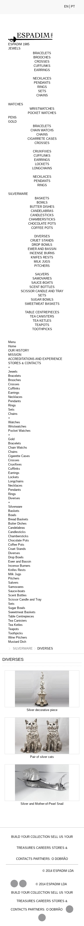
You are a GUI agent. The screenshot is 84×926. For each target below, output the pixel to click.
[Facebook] (69, 909)
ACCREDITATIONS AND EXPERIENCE (35, 359)
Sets (11, 409)
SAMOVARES (42, 278)
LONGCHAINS (42, 168)
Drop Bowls (16, 557)
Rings (12, 405)
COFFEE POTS (42, 228)
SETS (42, 91)
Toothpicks (15, 633)
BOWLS (42, 202)
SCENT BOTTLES (42, 287)
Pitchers (13, 578)
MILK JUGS (42, 261)
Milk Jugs (14, 574)
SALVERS (42, 274)
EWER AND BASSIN (42, 249)
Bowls (12, 515)
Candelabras (16, 527)
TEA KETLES (42, 320)
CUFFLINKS (42, 66)
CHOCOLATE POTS (42, 223)
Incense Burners (19, 565)
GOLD (12, 121)
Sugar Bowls (16, 608)
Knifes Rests (17, 570)
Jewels (13, 371)
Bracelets (14, 376)
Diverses (14, 498)
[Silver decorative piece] (42, 689)
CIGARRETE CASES (42, 138)
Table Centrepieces (21, 616)
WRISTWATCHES (42, 108)
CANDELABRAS (42, 211)
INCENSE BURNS (42, 253)
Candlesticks (17, 532)
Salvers (13, 582)
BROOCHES (42, 57)
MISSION (14, 354)
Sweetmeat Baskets (21, 612)
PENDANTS (42, 82)
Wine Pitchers (17, 637)
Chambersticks (18, 536)
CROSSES (42, 61)
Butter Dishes (17, 523)
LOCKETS (42, 164)
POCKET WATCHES (42, 113)
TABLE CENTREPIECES (42, 312)
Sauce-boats (16, 591)
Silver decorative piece (42, 710)
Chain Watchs (17, 447)
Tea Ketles (15, 625)
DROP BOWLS (42, 244)
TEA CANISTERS (42, 316)
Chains (13, 414)
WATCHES (15, 104)
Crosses (13, 384)
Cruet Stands (17, 549)
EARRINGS (42, 70)
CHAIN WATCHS (42, 130)
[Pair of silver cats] (42, 736)
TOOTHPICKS (42, 329)
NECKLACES (42, 78)
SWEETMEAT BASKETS (42, 304)
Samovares (16, 587)
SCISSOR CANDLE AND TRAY (42, 291)
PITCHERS (42, 266)
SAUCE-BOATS (42, 282)
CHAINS (42, 95)
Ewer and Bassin (19, 561)
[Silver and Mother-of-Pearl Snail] (42, 782)
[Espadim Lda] (42, 23)
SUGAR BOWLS (42, 299)
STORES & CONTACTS (24, 363)
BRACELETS (42, 53)
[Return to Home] (5, 649)
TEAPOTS (42, 325)
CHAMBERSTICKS (42, 219)
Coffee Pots (16, 544)
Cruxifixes (15, 464)
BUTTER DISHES (42, 206)
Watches (14, 422)
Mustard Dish (17, 641)
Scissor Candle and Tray (25, 599)
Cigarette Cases (19, 456)
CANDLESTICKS (42, 215)
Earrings (13, 392)
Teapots (13, 629)
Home (12, 346)
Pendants (14, 401)
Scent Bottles (17, 595)
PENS (12, 117)
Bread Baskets (18, 519)
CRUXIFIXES (42, 151)
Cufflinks (14, 388)
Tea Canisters (17, 620)
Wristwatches (17, 426)
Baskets (13, 511)
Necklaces (15, 397)
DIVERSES (42, 236)
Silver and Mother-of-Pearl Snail (42, 803)
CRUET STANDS (42, 240)
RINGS (42, 87)
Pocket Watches (19, 430)
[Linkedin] (42, 917)
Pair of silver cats (42, 757)
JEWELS (14, 48)
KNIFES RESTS (42, 257)
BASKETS (42, 198)
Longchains (16, 481)
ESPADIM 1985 (18, 44)
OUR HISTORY (18, 350)
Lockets (13, 477)
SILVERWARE (18, 194)
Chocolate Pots (18, 540)
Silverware (15, 506)
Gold (11, 439)
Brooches (14, 380)
